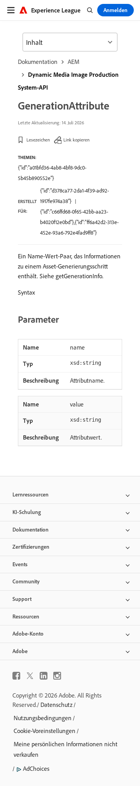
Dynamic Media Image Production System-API (68, 81)
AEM (73, 61)
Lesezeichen (38, 140)
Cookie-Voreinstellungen (44, 731)
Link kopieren (76, 140)
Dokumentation (38, 61)
